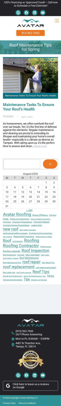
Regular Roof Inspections (23, 236)
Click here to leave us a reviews (31, 384)
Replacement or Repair (44, 237)
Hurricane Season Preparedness (16, 225)
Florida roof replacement (19, 219)
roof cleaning (18, 241)
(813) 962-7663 (24, 331)
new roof (10, 229)
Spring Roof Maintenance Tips (34, 276)
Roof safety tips (9, 273)
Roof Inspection (35, 250)
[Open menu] (57, 21)
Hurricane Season (42, 222)
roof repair (31, 262)
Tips (27, 279)
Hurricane (7, 222)
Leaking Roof (36, 225)
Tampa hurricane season (13, 280)
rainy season (7, 237)
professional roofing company (15, 233)
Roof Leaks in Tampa (10, 258)
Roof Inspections (9, 255)
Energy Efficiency (40, 215)
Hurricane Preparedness (22, 222)
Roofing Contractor (21, 245)
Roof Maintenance (29, 258)
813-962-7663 (31, 33)
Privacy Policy (9, 403)
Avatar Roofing (17, 214)
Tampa (50, 275)
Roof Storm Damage (23, 273)
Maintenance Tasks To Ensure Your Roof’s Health (28, 107)
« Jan (29, 210)
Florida (5, 219)
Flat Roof (52, 215)
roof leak (20, 255)
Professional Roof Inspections (40, 233)
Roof (7, 240)
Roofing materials (11, 251)
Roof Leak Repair (32, 255)
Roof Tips (41, 271)
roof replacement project (46, 267)
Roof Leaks (45, 255)
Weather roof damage (39, 280)
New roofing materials (28, 230)
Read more (40, 146)
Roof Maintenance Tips (12, 263)
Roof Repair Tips (48, 263)
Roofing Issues (45, 247)
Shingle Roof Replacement (12, 276)
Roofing (31, 240)
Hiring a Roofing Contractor (40, 219)
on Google (18, 387)
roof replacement (18, 266)
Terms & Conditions (27, 403)
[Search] (50, 164)
